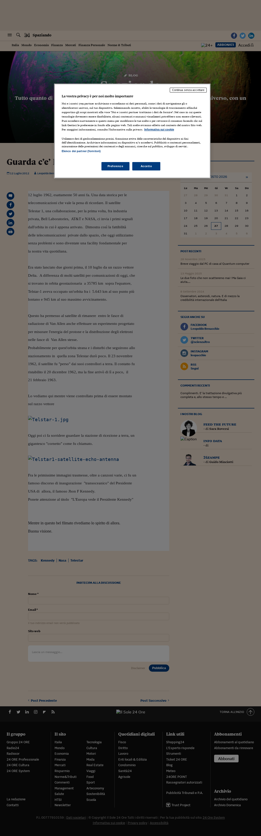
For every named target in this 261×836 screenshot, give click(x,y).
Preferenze (115, 166)
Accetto (146, 166)
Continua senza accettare (188, 89)
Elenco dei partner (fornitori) (81, 151)
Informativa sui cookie (159, 129)
